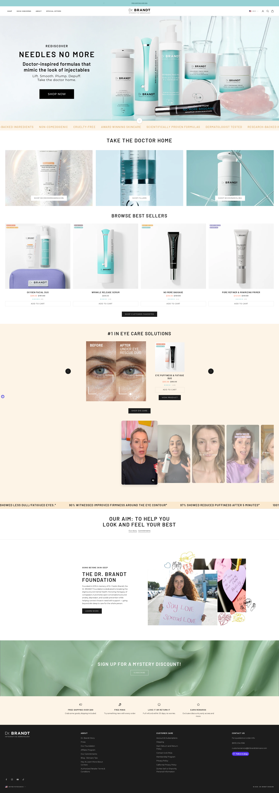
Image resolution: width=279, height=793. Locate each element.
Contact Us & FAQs (164, 753)
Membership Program (165, 757)
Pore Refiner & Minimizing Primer (241, 292)
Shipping (160, 742)
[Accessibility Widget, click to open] (2, 396)
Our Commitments (89, 754)
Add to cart (38, 304)
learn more (92, 611)
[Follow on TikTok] (23, 779)
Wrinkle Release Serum (106, 292)
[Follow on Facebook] (6, 779)
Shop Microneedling (230, 198)
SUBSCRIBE (139, 673)
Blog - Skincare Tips (89, 758)
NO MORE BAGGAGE (173, 292)
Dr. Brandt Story (88, 738)
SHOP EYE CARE (139, 411)
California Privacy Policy (166, 765)
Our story (133, 531)
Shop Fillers (139, 198)
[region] (139, 68)
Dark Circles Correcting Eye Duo (169, 378)
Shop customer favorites (139, 314)
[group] (139, 68)
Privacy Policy (162, 761)
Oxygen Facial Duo (38, 292)
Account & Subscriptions (166, 738)
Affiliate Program (88, 750)
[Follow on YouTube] (18, 779)
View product (170, 399)
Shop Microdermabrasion (49, 198)
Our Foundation (88, 746)
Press (83, 742)
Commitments (144, 531)
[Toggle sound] (153, 480)
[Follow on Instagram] (12, 779)
